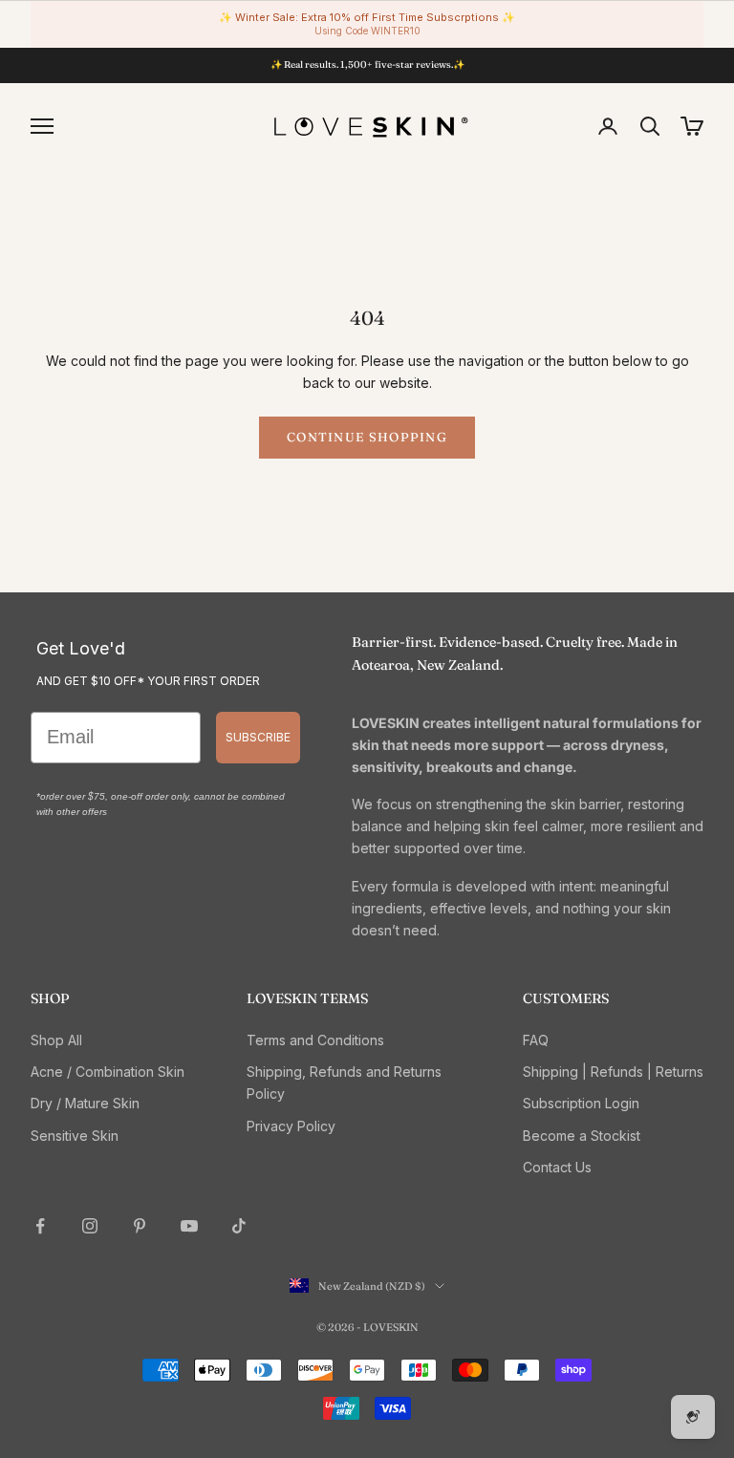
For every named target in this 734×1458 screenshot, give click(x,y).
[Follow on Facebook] (40, 1225)
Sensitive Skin (75, 1135)
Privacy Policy (291, 1126)
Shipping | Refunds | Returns (613, 1071)
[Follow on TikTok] (238, 1225)
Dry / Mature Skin (85, 1103)
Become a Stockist (581, 1135)
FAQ (536, 1040)
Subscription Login (581, 1103)
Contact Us (557, 1167)
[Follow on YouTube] (189, 1225)
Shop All (56, 1040)
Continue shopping (367, 436)
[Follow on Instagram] (89, 1225)
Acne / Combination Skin (107, 1071)
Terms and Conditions (315, 1040)
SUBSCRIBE (258, 737)
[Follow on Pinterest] (139, 1225)
